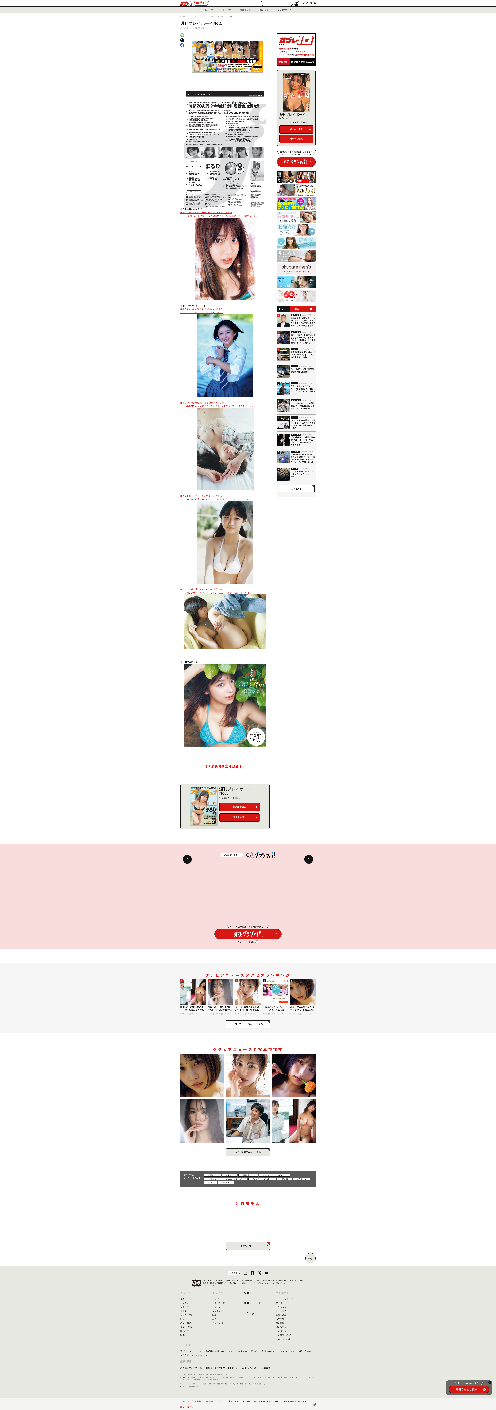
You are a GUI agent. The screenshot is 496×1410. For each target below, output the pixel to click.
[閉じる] (314, 1404)
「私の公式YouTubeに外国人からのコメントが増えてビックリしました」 (217, 406)
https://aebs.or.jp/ (211, 1285)
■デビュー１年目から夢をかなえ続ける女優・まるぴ (206, 212)
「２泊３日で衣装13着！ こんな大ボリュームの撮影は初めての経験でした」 (219, 215)
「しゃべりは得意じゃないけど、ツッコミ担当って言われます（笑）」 (215, 499)
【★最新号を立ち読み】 (223, 766)
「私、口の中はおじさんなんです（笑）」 (201, 312)
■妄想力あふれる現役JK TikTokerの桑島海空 (202, 309)
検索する (290, 3)
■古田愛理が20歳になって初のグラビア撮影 (202, 402)
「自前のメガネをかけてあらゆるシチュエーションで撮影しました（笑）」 (217, 592)
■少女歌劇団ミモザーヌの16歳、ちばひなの (201, 496)
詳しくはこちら (186, 1407)
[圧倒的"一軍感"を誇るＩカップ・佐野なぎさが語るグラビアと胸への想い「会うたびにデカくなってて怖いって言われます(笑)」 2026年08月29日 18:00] (294, 1121)
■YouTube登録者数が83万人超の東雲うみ (201, 589)
